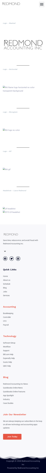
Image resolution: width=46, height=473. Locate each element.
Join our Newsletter (14, 414)
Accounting (9, 306)
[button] (42, 4)
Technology (9, 336)
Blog (5, 377)
